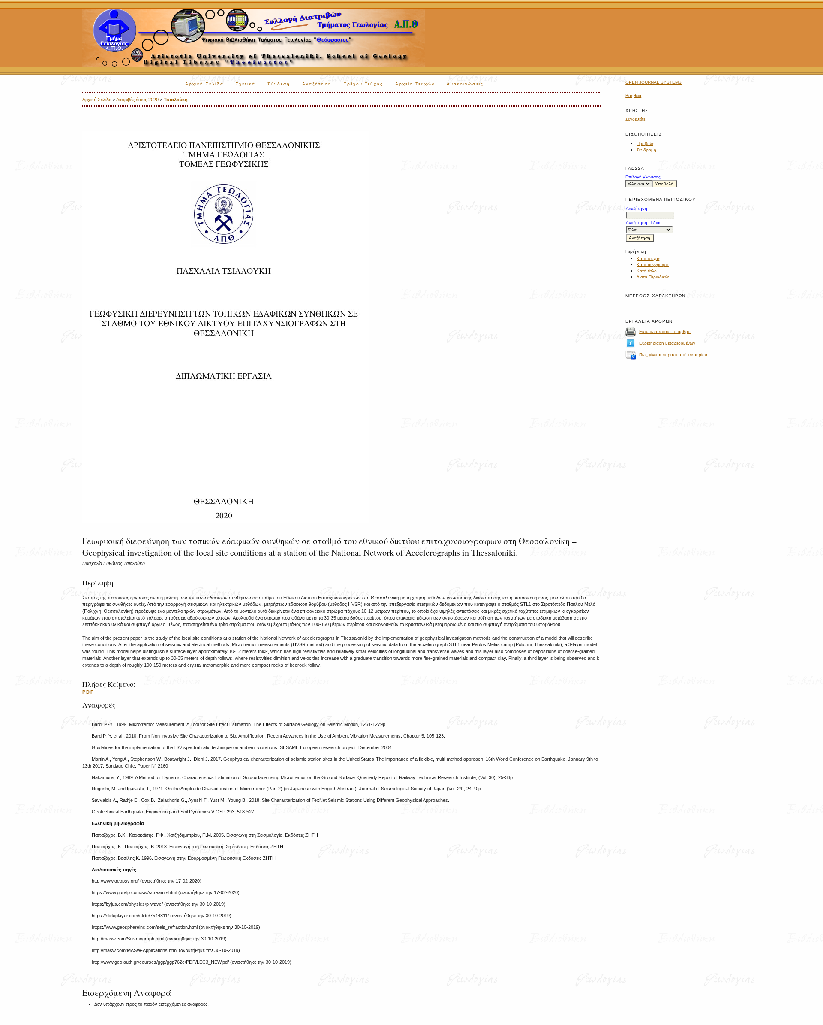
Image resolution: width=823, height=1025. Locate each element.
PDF (88, 692)
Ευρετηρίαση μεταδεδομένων (667, 343)
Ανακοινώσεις (465, 84)
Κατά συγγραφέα (653, 264)
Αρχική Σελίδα (204, 84)
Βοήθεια (633, 95)
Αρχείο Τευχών (415, 84)
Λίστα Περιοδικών (653, 277)
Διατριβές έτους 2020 (137, 99)
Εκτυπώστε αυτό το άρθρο (665, 331)
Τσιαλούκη (176, 99)
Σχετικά (246, 84)
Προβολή (646, 143)
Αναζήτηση (317, 84)
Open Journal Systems (653, 82)
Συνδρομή (646, 150)
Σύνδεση (278, 84)
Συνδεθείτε (635, 119)
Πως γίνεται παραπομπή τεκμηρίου (673, 354)
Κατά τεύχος (648, 258)
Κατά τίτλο (647, 271)
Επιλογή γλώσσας (643, 177)
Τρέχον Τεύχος (363, 84)
